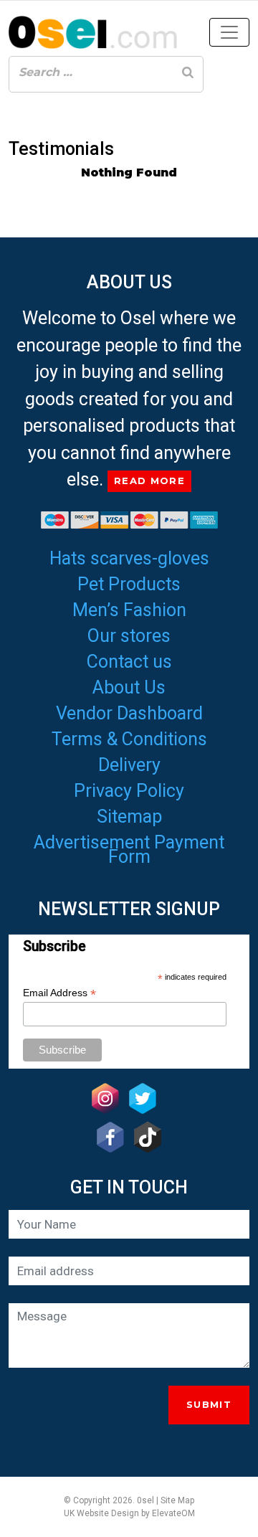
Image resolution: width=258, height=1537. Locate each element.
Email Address (59, 993)
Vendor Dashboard (129, 713)
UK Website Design (101, 1513)
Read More (149, 480)
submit (208, 1404)
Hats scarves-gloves (129, 558)
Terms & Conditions (129, 739)
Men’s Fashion (129, 610)
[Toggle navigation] (229, 32)
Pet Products (129, 584)
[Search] (187, 72)
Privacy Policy (129, 790)
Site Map (177, 1500)
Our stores (129, 635)
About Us (129, 687)
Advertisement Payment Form (129, 849)
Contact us (129, 661)
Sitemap (129, 816)
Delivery (129, 765)
